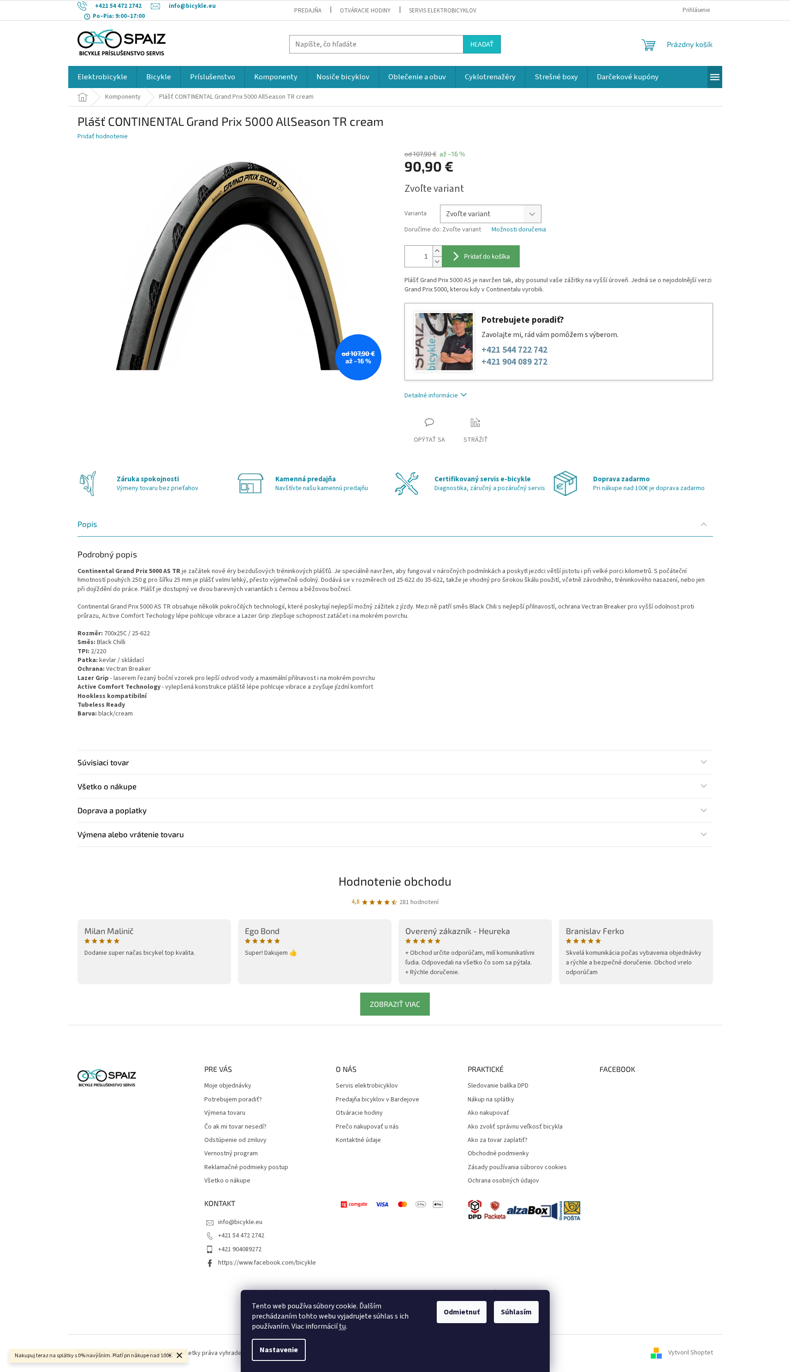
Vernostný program (231, 1153)
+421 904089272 (239, 1249)
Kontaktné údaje (358, 1140)
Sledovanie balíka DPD (498, 1086)
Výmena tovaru (224, 1113)
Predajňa (307, 10)
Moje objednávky (227, 1086)
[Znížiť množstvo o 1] (437, 261)
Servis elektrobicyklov (442, 10)
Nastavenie (279, 1350)
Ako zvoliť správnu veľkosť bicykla (515, 1127)
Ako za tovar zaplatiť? (498, 1140)
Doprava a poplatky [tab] (112, 810)
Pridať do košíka (487, 256)
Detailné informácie (431, 395)
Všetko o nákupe (227, 1181)
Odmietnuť (462, 1312)
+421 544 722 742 (514, 350)
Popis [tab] (87, 523)
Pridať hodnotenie (102, 136)
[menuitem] (102, 77)
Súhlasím (516, 1312)
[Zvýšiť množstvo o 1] (437, 251)
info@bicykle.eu (240, 1222)
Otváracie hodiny (365, 10)
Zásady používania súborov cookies (517, 1167)
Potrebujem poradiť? (233, 1099)
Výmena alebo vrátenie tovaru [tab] (130, 834)
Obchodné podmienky (498, 1153)
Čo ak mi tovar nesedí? (235, 1127)
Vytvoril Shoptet (690, 1353)
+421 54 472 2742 (241, 1235)
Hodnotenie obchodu (395, 881)
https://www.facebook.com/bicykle (267, 1262)
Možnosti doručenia (519, 229)
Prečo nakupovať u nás (367, 1127)
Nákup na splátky (491, 1099)
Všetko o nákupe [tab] (107, 786)
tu (342, 1326)
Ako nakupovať (488, 1113)
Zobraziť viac (395, 1003)
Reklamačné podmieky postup (246, 1167)
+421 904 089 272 (514, 362)
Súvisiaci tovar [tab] (103, 762)
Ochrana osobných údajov (503, 1181)
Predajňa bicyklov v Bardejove (377, 1099)
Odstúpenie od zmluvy (235, 1140)
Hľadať (481, 44)
